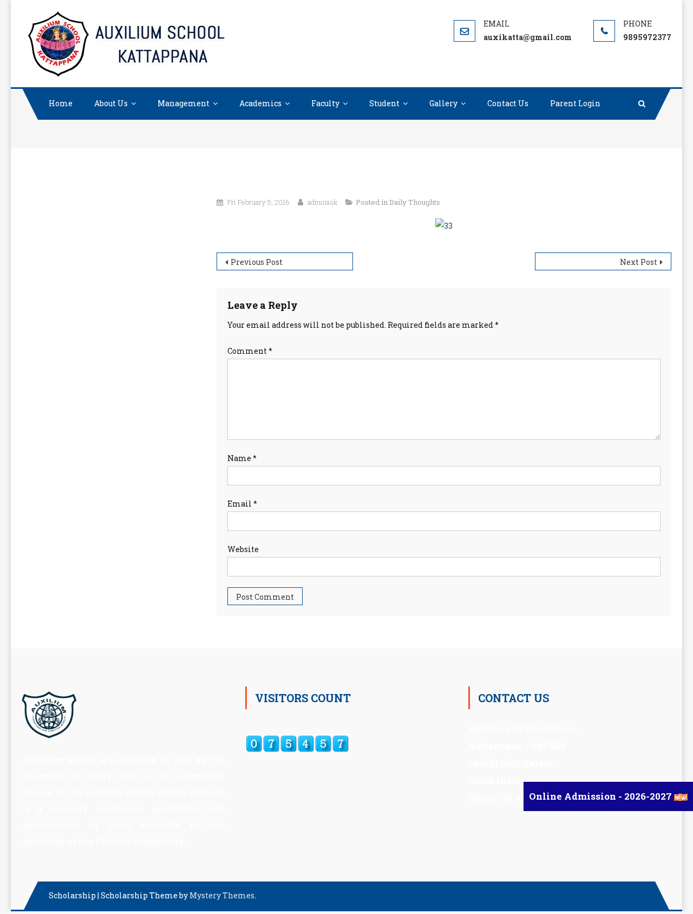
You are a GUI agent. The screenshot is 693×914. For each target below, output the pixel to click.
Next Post (638, 262)
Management (184, 103)
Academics (260, 103)
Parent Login (575, 103)
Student (384, 103)
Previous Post (257, 262)
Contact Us (507, 103)
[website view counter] (297, 743)
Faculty (325, 103)
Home (61, 103)
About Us (111, 103)
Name (242, 458)
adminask (322, 202)
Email (242, 503)
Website (243, 549)
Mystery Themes (221, 895)
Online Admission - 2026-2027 (601, 796)
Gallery (443, 103)
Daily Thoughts (414, 202)
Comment (249, 351)
